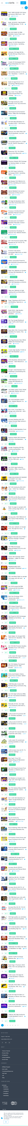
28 (7, 247)
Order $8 (14, 453)
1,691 (7, 306)
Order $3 (12, 961)
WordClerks (6, 1095)
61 (7, 700)
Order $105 (14, 523)
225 (7, 415)
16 (7, 933)
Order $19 (14, 513)
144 (7, 642)
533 (7, 118)
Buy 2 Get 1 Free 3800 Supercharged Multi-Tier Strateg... (15, 93)
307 (7, 710)
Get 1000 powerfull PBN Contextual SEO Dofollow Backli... (15, 588)
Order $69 (13, 58)
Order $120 (13, 98)
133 (7, 68)
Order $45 (12, 177)
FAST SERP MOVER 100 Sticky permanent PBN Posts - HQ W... (17, 14)
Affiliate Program (6, 1066)
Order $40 (13, 28)
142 (7, 197)
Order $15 (15, 853)
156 (7, 473)
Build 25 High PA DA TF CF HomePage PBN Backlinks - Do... (16, 83)
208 (7, 690)
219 (7, 237)
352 (7, 336)
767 (7, 286)
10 (7, 602)
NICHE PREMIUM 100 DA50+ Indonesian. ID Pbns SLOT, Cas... (16, 192)
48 (7, 108)
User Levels (4, 1069)
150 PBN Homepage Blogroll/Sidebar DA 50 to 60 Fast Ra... (17, 548)
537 (7, 28)
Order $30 (13, 217)
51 (7, 138)
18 (7, 553)
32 (7, 746)
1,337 (7, 853)
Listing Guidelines (6, 1057)
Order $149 (14, 592)
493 (7, 376)
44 (7, 18)
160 (7, 38)
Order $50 (12, 108)
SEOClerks (5, 1086)
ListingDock (6, 1091)
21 (7, 883)
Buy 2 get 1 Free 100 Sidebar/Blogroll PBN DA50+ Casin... (16, 759)
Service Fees (5, 1059)
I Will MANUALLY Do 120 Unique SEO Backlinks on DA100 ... (15, 381)
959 (7, 543)
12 (7, 98)
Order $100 (13, 187)
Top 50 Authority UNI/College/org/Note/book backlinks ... (16, 819)
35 (7, 177)
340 (7, 296)
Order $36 (12, 167)
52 (7, 652)
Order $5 (14, 88)
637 (7, 276)
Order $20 (13, 157)
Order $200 (14, 276)
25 (7, 1020)
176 (7, 503)
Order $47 (12, 632)
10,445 (8, 386)
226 (7, 396)
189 (7, 257)
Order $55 (12, 804)
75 (7, 207)
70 (7, 893)
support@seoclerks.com (6, 1039)
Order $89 (12, 366)
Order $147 (14, 306)
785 (7, 434)
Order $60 (13, 128)
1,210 (7, 582)
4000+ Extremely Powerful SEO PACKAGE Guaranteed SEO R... (17, 262)
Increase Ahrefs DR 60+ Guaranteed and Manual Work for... (17, 869)
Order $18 (13, 415)
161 (7, 356)
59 (7, 612)
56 (7, 774)
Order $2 (12, 746)
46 (7, 157)
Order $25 (12, 18)
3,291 (7, 513)
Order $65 (12, 444)
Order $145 (13, 794)
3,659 (7, 425)
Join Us (4, 1109)
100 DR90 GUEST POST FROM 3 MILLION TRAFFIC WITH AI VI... (17, 391)
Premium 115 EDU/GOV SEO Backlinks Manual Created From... (16, 212)
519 (7, 483)
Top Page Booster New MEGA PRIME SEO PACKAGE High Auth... (17, 341)
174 (7, 217)
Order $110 (13, 543)
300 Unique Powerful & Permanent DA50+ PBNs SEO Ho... (17, 607)
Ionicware (4, 1085)
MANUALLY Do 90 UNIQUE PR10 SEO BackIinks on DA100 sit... (17, 282)
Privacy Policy (5, 1053)
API (3, 1075)
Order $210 (14, 48)
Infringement (5, 1055)
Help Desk (7, 1036)
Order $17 (14, 533)
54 (7, 267)
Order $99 (13, 296)
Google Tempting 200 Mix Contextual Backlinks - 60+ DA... (16, 449)
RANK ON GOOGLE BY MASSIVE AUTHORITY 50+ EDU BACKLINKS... (17, 479)
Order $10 (14, 68)
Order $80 (13, 38)
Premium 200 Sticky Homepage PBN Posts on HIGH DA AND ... (17, 252)
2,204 (7, 463)
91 (7, 824)
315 (7, 680)
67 (7, 961)
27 (7, 592)
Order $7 (12, 863)
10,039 (8, 88)
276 (7, 128)
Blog (3, 1077)
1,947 (7, 453)
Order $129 (13, 237)
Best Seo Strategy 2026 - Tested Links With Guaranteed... (16, 598)
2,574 (7, 78)
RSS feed (4, 1073)
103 (7, 913)
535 (7, 227)
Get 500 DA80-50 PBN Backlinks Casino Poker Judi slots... (16, 34)
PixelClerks (5, 1093)
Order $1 (13, 710)
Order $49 (13, 197)
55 (7, 670)
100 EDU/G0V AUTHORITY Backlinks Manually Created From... (16, 222)
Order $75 (12, 573)
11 (6, 48)
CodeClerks (6, 1089)
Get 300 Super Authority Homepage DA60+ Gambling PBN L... (16, 172)
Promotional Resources (7, 1071)
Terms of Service (6, 1050)
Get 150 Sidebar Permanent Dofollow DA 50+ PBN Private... (16, 665)
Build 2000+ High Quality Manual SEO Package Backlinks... (15, 311)
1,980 (7, 533)
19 (7, 523)
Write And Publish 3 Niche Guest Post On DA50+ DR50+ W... (17, 675)
